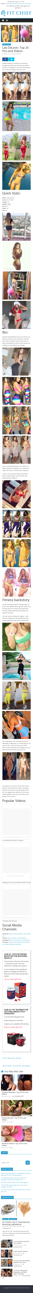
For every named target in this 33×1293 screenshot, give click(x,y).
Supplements (13, 1219)
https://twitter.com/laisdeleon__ (17, 938)
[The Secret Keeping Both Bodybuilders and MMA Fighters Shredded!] (6, 1269)
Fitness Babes (6, 44)
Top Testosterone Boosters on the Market (21, 1242)
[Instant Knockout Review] (6, 1250)
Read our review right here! (13, 1027)
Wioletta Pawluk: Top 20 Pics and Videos (14, 1144)
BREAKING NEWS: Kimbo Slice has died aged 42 (14, 1182)
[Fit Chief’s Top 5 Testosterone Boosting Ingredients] (16, 1201)
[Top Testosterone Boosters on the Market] (6, 1240)
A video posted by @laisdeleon (11, 837)
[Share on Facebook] (5, 59)
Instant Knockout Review (20, 1251)
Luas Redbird (17, 54)
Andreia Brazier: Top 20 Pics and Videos (14, 1119)
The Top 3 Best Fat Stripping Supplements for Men (21, 1261)
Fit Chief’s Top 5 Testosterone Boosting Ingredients (16, 1223)
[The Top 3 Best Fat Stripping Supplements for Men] (6, 1260)
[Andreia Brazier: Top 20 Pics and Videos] (16, 1101)
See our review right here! (12, 979)
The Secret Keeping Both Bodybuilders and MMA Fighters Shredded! (20, 1272)
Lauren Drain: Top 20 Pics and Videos (17, 1066)
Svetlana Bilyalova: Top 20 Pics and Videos (15, 1093)
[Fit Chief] (16, 11)
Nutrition (5, 1219)
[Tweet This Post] (11, 59)
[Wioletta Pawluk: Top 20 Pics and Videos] (16, 1127)
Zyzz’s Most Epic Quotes (11, 1058)
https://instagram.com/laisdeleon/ (20, 940)
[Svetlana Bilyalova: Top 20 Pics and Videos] (16, 1075)
